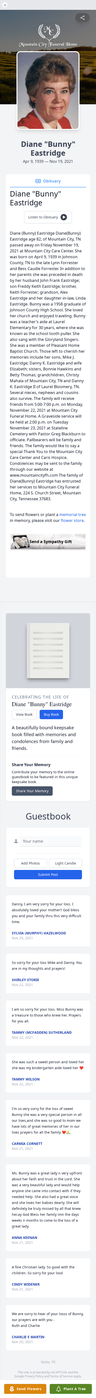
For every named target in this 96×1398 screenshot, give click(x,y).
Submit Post (48, 874)
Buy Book (51, 714)
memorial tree (72, 514)
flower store (72, 520)
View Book (24, 714)
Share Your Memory (32, 791)
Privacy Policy (34, 1376)
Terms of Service (61, 1376)
